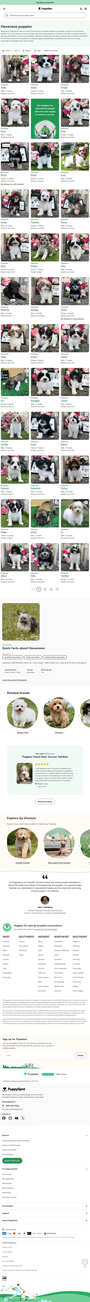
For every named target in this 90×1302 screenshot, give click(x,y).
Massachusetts (60, 964)
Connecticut (58, 941)
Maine (56, 955)
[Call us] (81, 8)
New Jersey (58, 973)
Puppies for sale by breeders (20, 1081)
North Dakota (43, 977)
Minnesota (42, 964)
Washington (7, 973)
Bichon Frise (22, 732)
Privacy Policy (7, 1252)
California (6, 941)
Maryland (57, 959)
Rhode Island (59, 986)
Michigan (41, 959)
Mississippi (77, 968)
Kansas (40, 955)
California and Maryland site (12, 1266)
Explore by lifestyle (9, 1150)
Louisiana (76, 964)
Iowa (40, 950)
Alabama (76, 941)
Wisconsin (42, 991)
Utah (4, 968)
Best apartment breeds (59, 863)
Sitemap (5, 1256)
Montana (6, 955)
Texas (21, 955)
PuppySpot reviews (9, 1197)
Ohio (39, 982)
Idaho (5, 950)
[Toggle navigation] (4, 8)
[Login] (85, 8)
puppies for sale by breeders (46, 929)
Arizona (22, 941)
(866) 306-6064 (12, 1105)
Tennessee (77, 982)
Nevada (6, 959)
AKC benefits (7, 1183)
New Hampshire (60, 968)
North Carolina (78, 973)
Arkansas (76, 946)
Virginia (75, 986)
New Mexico (24, 946)
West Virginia (78, 991)
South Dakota (43, 986)
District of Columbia (61, 950)
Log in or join (7, 1174)
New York (58, 977)
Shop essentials (8, 1154)
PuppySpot (6, 1081)
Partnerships (6, 1193)
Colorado (6, 946)
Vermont (57, 991)
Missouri (41, 968)
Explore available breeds (11, 1145)
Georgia (76, 955)
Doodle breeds (23, 863)
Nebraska (41, 973)
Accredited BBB (8, 1261)
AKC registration (8, 1179)
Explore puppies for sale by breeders (16, 1141)
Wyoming (6, 977)
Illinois (40, 941)
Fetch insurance (8, 1188)
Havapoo (59, 732)
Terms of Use (7, 1247)
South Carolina (78, 977)
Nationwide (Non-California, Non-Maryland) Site (19, 1270)
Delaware (58, 946)
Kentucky (76, 959)
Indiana (40, 946)
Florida (75, 950)
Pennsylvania (59, 982)
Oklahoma (23, 950)
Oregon (5, 964)
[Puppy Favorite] (26, 57)
